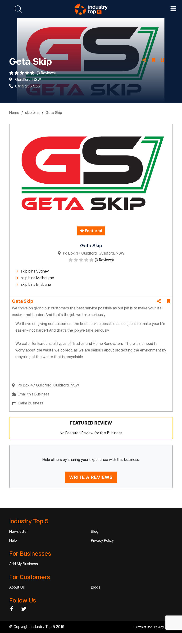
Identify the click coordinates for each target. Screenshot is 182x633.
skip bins (32, 112)
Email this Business (34, 394)
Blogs (95, 587)
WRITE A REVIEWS (91, 477)
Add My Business (23, 564)
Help (13, 540)
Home (14, 112)
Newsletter (18, 531)
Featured (93, 231)
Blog (94, 531)
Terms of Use (143, 627)
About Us (17, 587)
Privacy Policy (102, 540)
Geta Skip (54, 112)
